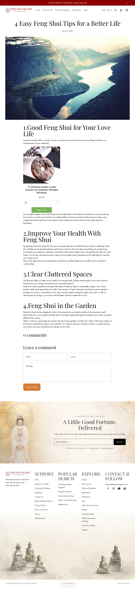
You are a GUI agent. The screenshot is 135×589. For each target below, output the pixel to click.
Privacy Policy (93, 448)
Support (85, 529)
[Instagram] (113, 488)
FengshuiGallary (16, 583)
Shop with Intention (89, 488)
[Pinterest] (124, 488)
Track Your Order (88, 525)
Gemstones (86, 492)
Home (37, 514)
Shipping (38, 492)
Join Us (119, 442)
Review (84, 509)
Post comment (31, 387)
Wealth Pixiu (63, 504)
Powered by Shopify (30, 583)
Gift (83, 501)
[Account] (121, 10)
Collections (86, 496)
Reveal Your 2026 (42, 484)
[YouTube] (119, 488)
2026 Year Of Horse (90, 505)
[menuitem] (85, 10)
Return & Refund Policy (44, 501)
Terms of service (41, 509)
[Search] (115, 10)
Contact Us (39, 496)
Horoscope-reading (66, 496)
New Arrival (86, 484)
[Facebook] (108, 488)
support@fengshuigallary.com (116, 484)
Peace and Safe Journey (67, 500)
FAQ (36, 479)
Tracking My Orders (42, 488)
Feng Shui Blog (88, 514)
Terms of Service (107, 448)
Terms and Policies (123, 583)
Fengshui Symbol (65, 491)
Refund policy (40, 518)
